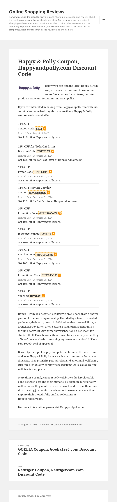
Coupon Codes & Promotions (68, 424)
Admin (45, 424)
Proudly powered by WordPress (34, 495)
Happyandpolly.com (72, 407)
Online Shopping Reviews (36, 12)
